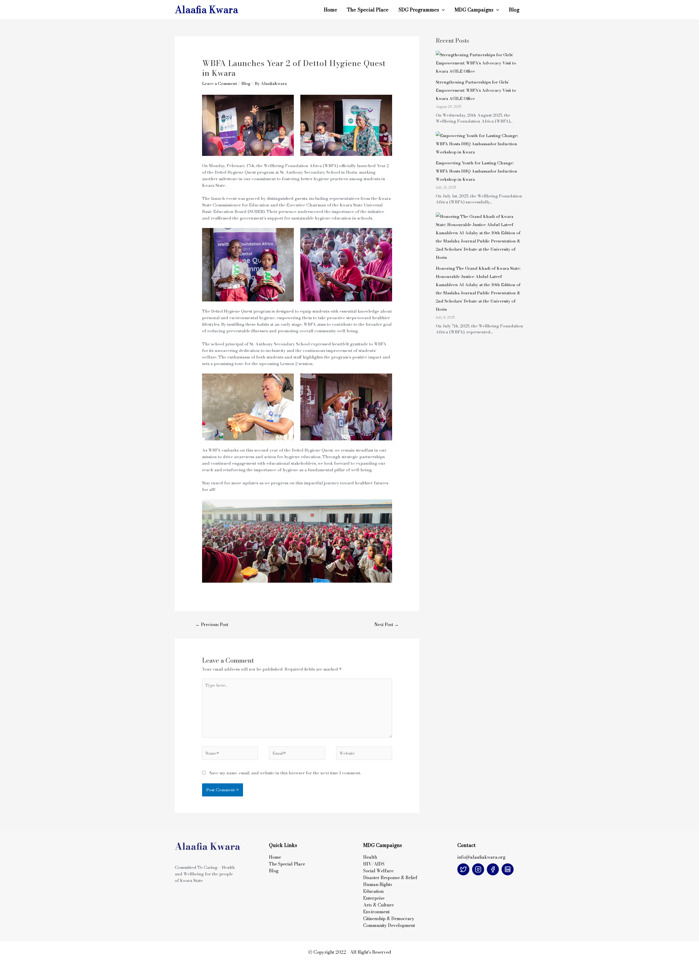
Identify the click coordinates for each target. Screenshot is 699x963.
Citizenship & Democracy (388, 918)
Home (330, 9)
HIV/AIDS (373, 864)
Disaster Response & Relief (391, 877)
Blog (514, 9)
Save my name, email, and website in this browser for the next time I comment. (285, 773)
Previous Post (212, 624)
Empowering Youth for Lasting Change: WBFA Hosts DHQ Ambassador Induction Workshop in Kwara (476, 171)
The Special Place (368, 9)
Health (370, 857)
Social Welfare (378, 870)
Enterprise (373, 898)
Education (373, 891)
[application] (442, 9)
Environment (376, 911)
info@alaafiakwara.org (481, 857)
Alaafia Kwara (206, 9)
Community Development (389, 925)
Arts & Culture (378, 905)
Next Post (386, 624)
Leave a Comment (219, 83)
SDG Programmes (418, 9)
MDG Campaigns (474, 9)
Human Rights (377, 884)
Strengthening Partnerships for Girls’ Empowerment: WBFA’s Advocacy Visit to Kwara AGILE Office (476, 90)
